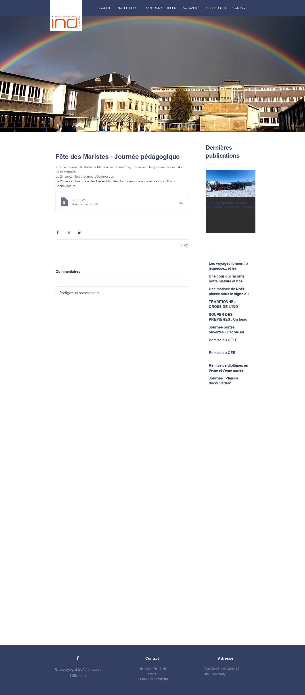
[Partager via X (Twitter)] (69, 232)
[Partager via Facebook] (58, 232)
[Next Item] (248, 183)
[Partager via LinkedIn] (79, 232)
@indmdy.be (159, 679)
